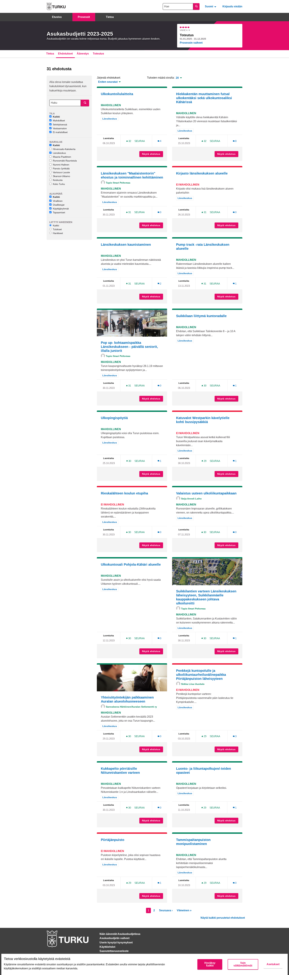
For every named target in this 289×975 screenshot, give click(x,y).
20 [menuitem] (177, 78)
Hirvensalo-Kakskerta (64, 149)
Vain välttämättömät (242, 964)
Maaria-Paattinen (62, 156)
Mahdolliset (59, 120)
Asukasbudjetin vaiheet (114, 938)
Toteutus (98, 53)
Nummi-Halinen (61, 164)
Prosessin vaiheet (191, 42)
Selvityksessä (60, 124)
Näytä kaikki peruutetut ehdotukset (223, 917)
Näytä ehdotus (152, 154)
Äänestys (83, 53)
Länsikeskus (59, 153)
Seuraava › (166, 910)
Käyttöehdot (107, 946)
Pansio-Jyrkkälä (61, 168)
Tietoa (110, 17)
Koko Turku (59, 184)
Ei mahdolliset (60, 132)
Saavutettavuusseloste (114, 951)
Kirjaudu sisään (232, 6)
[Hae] (196, 6)
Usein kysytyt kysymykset (116, 942)
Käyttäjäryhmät (61, 208)
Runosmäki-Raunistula (65, 160)
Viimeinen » (184, 910)
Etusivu (57, 17)
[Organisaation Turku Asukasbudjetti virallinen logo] (56, 6)
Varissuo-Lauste (61, 172)
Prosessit (84, 17)
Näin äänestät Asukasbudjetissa (120, 934)
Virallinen (58, 201)
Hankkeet (58, 233)
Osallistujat (58, 204)
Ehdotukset (65, 53)
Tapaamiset (59, 212)
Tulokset (57, 229)
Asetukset (273, 964)
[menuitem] (211, 6)
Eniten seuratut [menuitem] (108, 82)
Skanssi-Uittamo (61, 176)
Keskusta (58, 180)
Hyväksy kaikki (209, 964)
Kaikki (56, 116)
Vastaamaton (60, 128)
